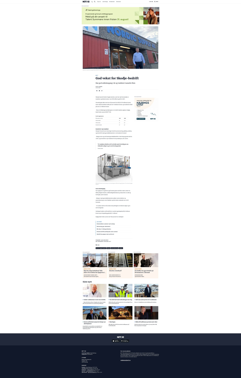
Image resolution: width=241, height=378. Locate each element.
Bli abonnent (111, 1)
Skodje (108, 248)
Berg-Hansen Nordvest (115, 276)
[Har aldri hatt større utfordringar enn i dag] (120, 290)
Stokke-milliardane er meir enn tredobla (94, 299)
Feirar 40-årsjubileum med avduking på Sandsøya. (145, 302)
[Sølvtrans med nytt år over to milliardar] (146, 290)
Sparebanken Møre (139, 276)
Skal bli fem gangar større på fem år (105, 234)
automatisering (114, 248)
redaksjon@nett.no (91, 369)
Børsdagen (112, 322)
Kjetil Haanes (99, 86)
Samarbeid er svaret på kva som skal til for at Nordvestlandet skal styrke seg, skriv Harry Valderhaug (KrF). (92, 327)
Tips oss (99, 1)
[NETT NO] (87, 1)
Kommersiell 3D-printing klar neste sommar (107, 231)
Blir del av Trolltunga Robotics (104, 229)
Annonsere (118, 1)
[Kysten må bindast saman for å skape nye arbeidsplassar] (95, 313)
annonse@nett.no (89, 371)
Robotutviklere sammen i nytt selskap (106, 224)
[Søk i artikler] (94, 1)
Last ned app (105, 1)
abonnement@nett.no (92, 372)
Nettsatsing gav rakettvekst (103, 226)
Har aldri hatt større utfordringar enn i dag (121, 299)
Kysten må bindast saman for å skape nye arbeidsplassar (95, 322)
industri (121, 248)
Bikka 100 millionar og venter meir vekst (146, 322)
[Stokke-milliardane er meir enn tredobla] (95, 290)
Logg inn (151, 1)
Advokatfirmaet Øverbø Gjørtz (91, 276)
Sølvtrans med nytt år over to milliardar (146, 299)
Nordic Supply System (101, 248)
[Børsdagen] (120, 313)
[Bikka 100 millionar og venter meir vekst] (146, 313)
